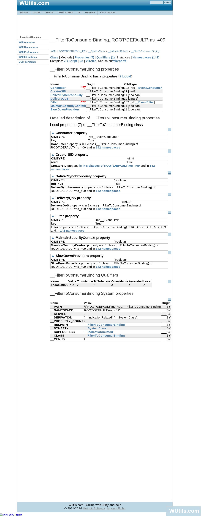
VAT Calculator (108, 12)
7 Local (125, 76)
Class (54, 57)
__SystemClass (96, 51)
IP (79, 12)
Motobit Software (94, 508)
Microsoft (119, 61)
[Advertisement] (95, 24)
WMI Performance (28, 52)
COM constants (27, 61)
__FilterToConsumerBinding (145, 51)
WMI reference (27, 42)
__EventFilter (144, 102)
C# (81, 61)
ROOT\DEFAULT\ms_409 (72, 51)
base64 (37, 12)
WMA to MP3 (66, 12)
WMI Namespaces (28, 47)
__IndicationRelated (118, 51)
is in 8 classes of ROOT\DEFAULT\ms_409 (109, 165)
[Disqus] (110, 380)
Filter (54, 102)
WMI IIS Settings (28, 57)
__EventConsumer (148, 87)
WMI (53, 51)
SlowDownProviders (65, 109)
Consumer (57, 87)
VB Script (70, 61)
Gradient (90, 12)
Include (24, 12)
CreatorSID (58, 91)
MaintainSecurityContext (68, 105)
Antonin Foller (116, 508)
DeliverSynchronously (66, 95)
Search (49, 12)
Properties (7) (84, 57)
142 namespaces (108, 147)
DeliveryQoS (59, 98)
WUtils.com (184, 511)
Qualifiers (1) (105, 57)
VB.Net (91, 61)
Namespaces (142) (146, 57)
